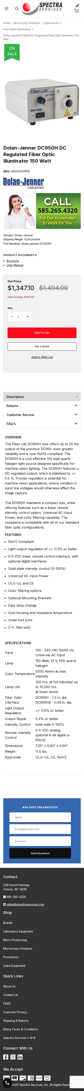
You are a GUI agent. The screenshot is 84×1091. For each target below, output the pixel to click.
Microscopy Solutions (17, 948)
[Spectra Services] (42, 8)
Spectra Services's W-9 (19, 1038)
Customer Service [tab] (20, 415)
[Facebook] (5, 1057)
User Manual (15, 265)
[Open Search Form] (17, 9)
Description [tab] (15, 397)
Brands (8, 922)
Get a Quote (42, 346)
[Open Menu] (6, 9)
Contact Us (10, 995)
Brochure (13, 261)
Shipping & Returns (16, 1020)
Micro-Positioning (15, 940)
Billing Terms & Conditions (20, 1029)
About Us (9, 986)
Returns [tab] (12, 406)
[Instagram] (12, 1057)
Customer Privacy (15, 1012)
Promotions (10, 957)
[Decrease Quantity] (12, 317)
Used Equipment (14, 965)
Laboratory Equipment (18, 931)
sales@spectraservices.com (25, 904)
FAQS (7, 1003)
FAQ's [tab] (11, 424)
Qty (10, 308)
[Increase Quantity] (28, 317)
